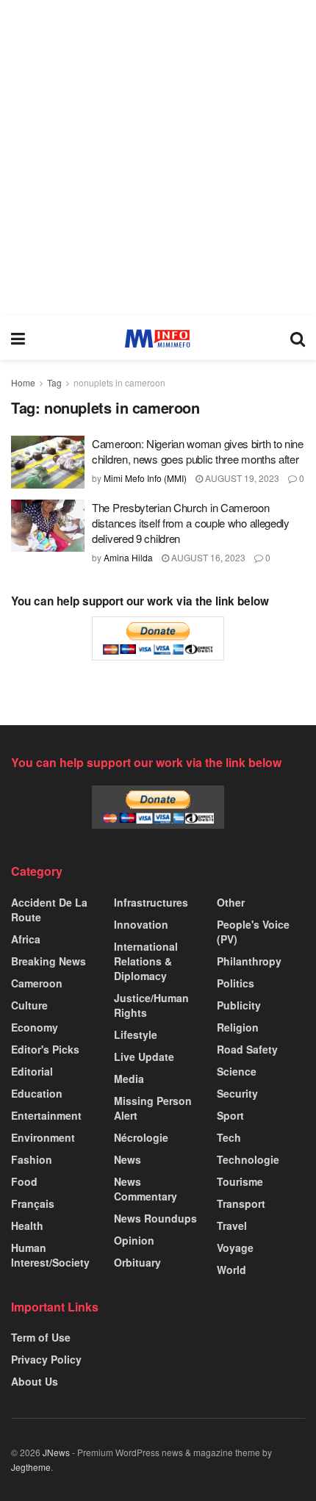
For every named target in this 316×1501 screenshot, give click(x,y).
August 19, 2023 (241, 478)
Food (24, 1181)
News (127, 1159)
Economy (34, 1027)
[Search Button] (297, 338)
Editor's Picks (45, 1049)
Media (129, 1078)
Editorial (32, 1071)
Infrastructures (151, 902)
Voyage (235, 1247)
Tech (229, 1137)
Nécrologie (141, 1137)
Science (236, 1071)
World (231, 1269)
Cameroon (36, 983)
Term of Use (41, 1337)
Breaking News (48, 961)
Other (231, 902)
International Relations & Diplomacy (146, 961)
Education (36, 1093)
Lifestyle (135, 1034)
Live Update (144, 1056)
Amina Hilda (128, 557)
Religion (238, 1027)
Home (23, 382)
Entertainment (46, 1115)
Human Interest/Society (50, 1255)
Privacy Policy (46, 1359)
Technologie (248, 1159)
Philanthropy (249, 961)
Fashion (31, 1159)
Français (32, 1203)
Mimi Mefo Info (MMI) (145, 478)
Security (237, 1093)
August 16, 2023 (207, 557)
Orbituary (137, 1262)
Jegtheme (31, 1467)
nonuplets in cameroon (119, 382)
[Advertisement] (158, 158)
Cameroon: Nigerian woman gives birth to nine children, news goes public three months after (198, 451)
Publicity (239, 1005)
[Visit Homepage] (157, 338)
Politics (235, 983)
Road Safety (247, 1049)
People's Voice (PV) (253, 931)
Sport (230, 1115)
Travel (232, 1225)
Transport (241, 1203)
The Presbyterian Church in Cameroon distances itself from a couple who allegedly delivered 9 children (191, 523)
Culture (29, 1005)
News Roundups (155, 1218)
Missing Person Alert (153, 1108)
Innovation (141, 924)
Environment (43, 1137)
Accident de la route (49, 909)
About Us (34, 1381)
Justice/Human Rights (151, 1005)
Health (27, 1225)
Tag (54, 382)
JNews (56, 1452)
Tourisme (240, 1181)
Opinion (134, 1240)
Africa (25, 939)
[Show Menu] (18, 338)
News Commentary (145, 1188)
